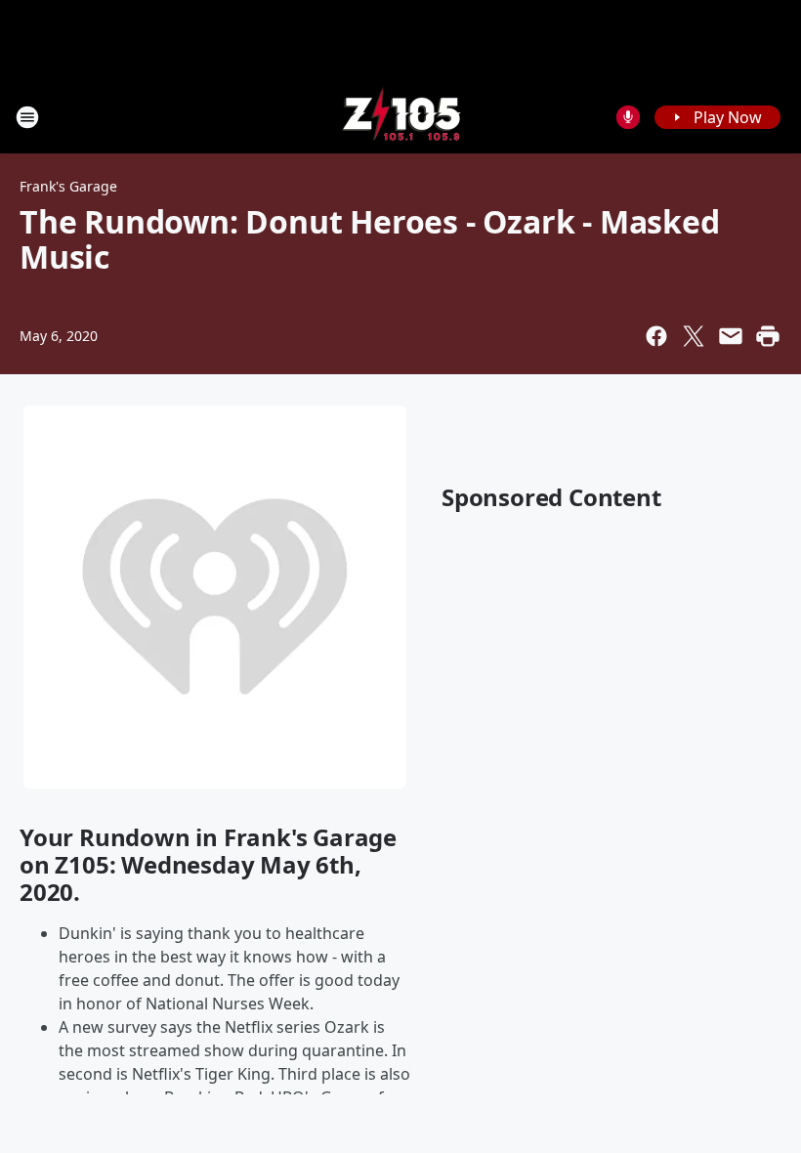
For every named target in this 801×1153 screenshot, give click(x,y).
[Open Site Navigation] (27, 117)
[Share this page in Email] (730, 336)
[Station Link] (401, 117)
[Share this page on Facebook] (656, 336)
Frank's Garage (68, 186)
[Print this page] (767, 336)
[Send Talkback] (628, 117)
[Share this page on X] (693, 336)
